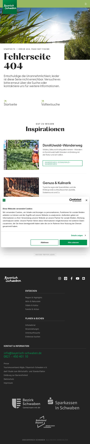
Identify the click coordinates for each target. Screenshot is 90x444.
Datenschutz (9, 379)
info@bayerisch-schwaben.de (22, 353)
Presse (6, 363)
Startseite (9, 49)
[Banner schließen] (86, 200)
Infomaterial (30, 325)
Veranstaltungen (32, 329)
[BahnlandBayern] (45, 430)
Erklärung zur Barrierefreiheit (16, 375)
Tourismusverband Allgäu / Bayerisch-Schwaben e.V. (25, 367)
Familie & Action (32, 309)
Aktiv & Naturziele (32, 301)
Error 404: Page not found (34, 49)
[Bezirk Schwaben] (26, 412)
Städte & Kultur (31, 305)
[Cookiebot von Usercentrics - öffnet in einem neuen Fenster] (71, 200)
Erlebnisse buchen (32, 336)
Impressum (8, 383)
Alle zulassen (73, 242)
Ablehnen (45, 242)
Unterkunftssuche (32, 333)
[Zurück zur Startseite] (45, 7)
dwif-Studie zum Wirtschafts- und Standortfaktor (24, 371)
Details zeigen (77, 235)
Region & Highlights (33, 297)
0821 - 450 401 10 (16, 356)
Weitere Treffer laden (45, 254)
